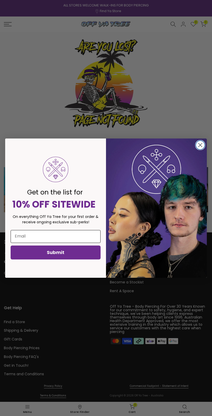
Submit (55, 252)
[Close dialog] (200, 145)
